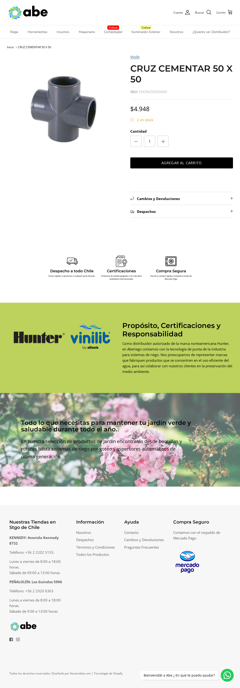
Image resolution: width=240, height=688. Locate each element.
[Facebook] (11, 639)
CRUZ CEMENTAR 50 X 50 (34, 47)
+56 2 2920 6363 (39, 591)
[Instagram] (18, 639)
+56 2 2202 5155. (39, 552)
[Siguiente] (230, 439)
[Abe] (28, 12)
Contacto (131, 532)
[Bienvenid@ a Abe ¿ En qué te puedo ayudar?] (227, 675)
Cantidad (138, 131)
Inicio (10, 47)
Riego (14, 32)
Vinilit (134, 57)
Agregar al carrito (181, 162)
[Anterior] (9, 439)
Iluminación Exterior (145, 32)
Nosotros (176, 32)
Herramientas (37, 32)
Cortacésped (113, 32)
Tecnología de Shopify (108, 673)
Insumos (63, 32)
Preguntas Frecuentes (141, 547)
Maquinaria (87, 32)
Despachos (85, 539)
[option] (63, 110)
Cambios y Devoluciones (144, 539)
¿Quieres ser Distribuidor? (211, 32)
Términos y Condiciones (95, 547)
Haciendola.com (80, 673)
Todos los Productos (92, 554)
